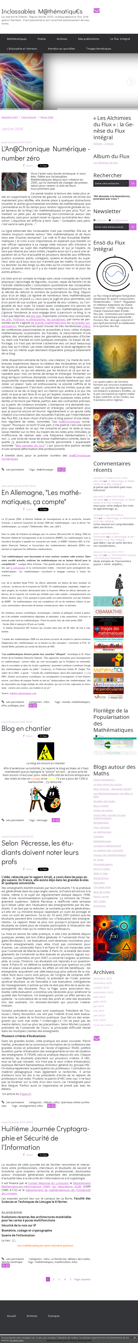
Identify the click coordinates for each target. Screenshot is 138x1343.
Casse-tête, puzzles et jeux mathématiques (109, 816)
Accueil (11, 1316)
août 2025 (99, 996)
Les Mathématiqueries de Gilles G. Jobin (113, 795)
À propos (54, 1316)
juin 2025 (98, 1006)
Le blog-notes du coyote (107, 784)
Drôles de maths (103, 810)
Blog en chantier (26, 728)
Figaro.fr (25, 1094)
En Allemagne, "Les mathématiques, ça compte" (41, 497)
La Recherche (58, 1259)
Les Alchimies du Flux (105, 162)
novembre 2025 (102, 982)
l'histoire (18, 319)
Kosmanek (99, 536)
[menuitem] (17, 39)
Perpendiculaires (103, 864)
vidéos (86, 326)
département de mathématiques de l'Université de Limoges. (46, 1191)
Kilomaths (99, 882)
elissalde (98, 499)
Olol (95, 518)
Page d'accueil (29, 117)
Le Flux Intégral (120, 38)
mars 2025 (99, 1019)
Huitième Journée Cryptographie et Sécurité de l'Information (45, 1138)
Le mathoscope (102, 832)
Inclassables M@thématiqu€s (42, 11)
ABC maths (99, 901)
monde (66, 702)
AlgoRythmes (101, 878)
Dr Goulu (98, 859)
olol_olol (98, 481)
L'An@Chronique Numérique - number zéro (46, 153)
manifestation (63, 1262)
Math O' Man (100, 873)
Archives (62, 38)
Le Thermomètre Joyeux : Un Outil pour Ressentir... (114, 556)
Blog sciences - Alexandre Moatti (112, 789)
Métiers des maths (79, 1259)
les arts (6, 319)
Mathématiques (17, 38)
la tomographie (18, 568)
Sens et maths (101, 868)
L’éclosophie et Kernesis (22, 48)
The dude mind (102, 887)
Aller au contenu (11, 2)
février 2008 (46, 117)
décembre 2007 (10, 117)
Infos (46, 702)
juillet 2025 (99, 1001)
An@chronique (45, 469)
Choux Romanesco (104, 779)
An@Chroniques (69, 421)
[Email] (97, 10)
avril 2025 (99, 1015)
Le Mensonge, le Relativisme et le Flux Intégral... (114, 482)
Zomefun (98, 836)
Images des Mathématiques (109, 855)
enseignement (27, 1105)
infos (4, 705)
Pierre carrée (101, 896)
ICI (13, 1240)
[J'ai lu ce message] (134, 1337)
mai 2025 (98, 1010)
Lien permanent (14, 469)
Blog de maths (101, 892)
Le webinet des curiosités (108, 850)
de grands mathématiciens (48, 323)
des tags (35, 316)
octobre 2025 (101, 987)
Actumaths (99, 905)
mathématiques (81, 702)
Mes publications (88, 38)
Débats (48, 1102)
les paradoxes (56, 319)
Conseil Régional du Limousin (48, 1183)
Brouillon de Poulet (104, 801)
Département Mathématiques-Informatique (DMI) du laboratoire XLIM (46, 1184)
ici (32, 299)
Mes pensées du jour (30, 445)
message (42, 820)
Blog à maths (101, 805)
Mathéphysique (102, 841)
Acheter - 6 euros (103, 143)
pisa (22, 705)
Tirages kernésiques (98, 48)
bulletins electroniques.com (23, 693)
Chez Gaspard (101, 827)
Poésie (42, 38)
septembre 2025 (103, 992)
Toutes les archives (103, 1025)
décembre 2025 (102, 978)
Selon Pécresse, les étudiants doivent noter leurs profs (40, 852)
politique (13, 705)
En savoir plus (16, 1340)
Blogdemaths (101, 822)
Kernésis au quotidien (61, 48)
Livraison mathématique (107, 845)
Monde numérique (12, 1262)
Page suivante (82, 1279)
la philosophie (35, 319)
